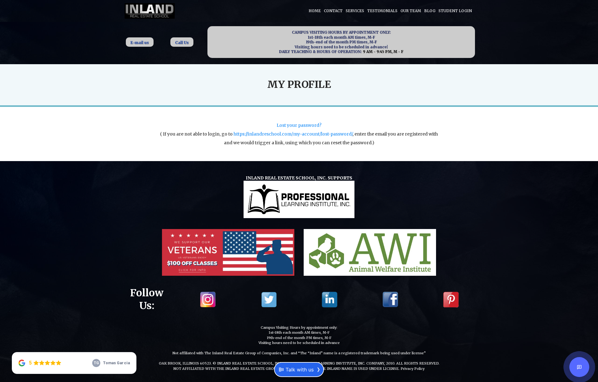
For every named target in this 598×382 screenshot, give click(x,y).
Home (315, 10)
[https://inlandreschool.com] (150, 10)
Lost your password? (299, 125)
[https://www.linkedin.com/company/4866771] (329, 299)
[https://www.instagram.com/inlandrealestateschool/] (208, 299)
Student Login (455, 10)
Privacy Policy (413, 368)
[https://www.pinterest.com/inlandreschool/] (451, 299)
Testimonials (382, 10)
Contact (333, 10)
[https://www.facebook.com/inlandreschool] (390, 299)
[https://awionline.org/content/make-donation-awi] (370, 251)
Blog (429, 10)
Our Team (411, 10)
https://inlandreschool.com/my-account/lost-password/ (293, 134)
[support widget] (579, 367)
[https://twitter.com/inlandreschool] (269, 299)
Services (355, 10)
